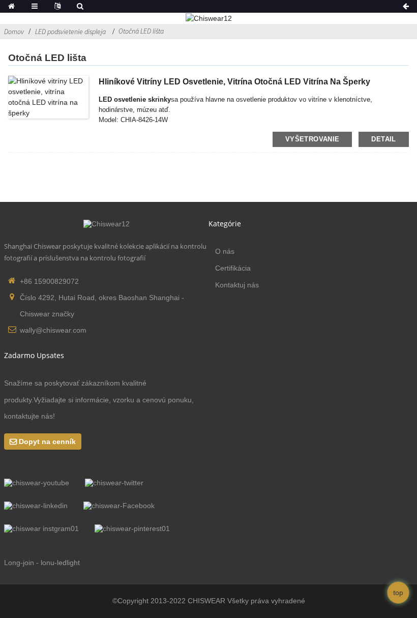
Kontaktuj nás (237, 285)
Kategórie (224, 223)
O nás (224, 251)
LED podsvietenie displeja (70, 31)
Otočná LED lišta (141, 31)
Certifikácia (233, 268)
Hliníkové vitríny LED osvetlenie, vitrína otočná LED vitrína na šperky (234, 81)
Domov (14, 31)
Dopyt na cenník (47, 441)
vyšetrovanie (312, 139)
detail (383, 139)
